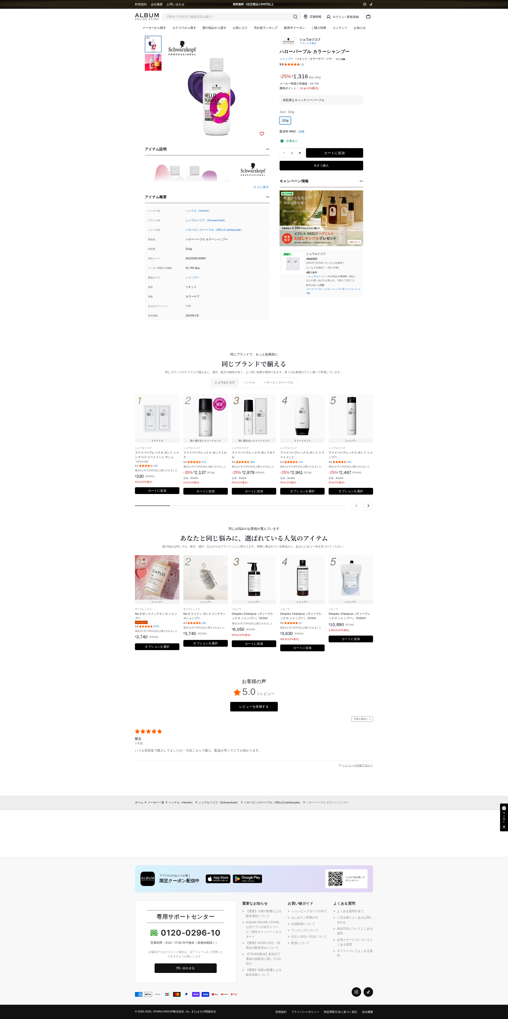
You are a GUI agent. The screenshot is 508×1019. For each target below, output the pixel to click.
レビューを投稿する (254, 706)
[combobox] (231, 17)
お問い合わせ (176, 4)
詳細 (301, 131)
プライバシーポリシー (305, 1011)
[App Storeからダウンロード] (218, 878)
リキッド (301, 58)
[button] (292, 64)
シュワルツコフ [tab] (225, 382)
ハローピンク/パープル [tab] (278, 382)
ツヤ (329, 58)
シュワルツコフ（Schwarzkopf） (206, 220)
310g (285, 120)
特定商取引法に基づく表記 (340, 1011)
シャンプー (192, 277)
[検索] (295, 16)
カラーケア (317, 58)
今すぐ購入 (321, 165)
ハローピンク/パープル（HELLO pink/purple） (214, 229)
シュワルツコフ (317, 276)
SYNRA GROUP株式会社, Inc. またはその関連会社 (184, 1011)
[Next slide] (368, 505)
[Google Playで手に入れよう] (247, 878)
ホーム (139, 802)
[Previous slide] (356, 505)
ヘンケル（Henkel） (198, 210)
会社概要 (157, 4)
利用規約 (141, 4)
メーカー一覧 (156, 802)
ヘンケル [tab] (249, 382)
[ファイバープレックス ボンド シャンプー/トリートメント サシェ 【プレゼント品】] (293, 263)
